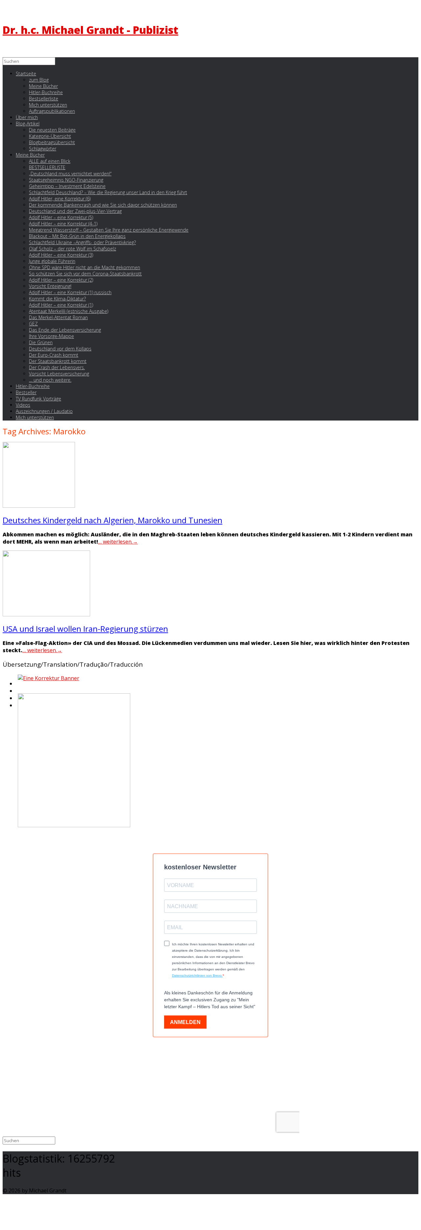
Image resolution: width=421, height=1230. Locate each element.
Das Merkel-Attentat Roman (58, 317)
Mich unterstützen (35, 417)
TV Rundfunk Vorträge (38, 399)
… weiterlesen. (118, 541)
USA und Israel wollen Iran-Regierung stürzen (85, 628)
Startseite (26, 73)
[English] (17, 685)
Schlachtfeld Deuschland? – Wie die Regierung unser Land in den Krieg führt (108, 192)
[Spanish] (17, 707)
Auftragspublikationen (52, 111)
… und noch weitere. (50, 380)
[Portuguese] (17, 700)
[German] (17, 692)
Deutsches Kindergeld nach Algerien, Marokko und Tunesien (112, 520)
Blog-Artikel (27, 123)
